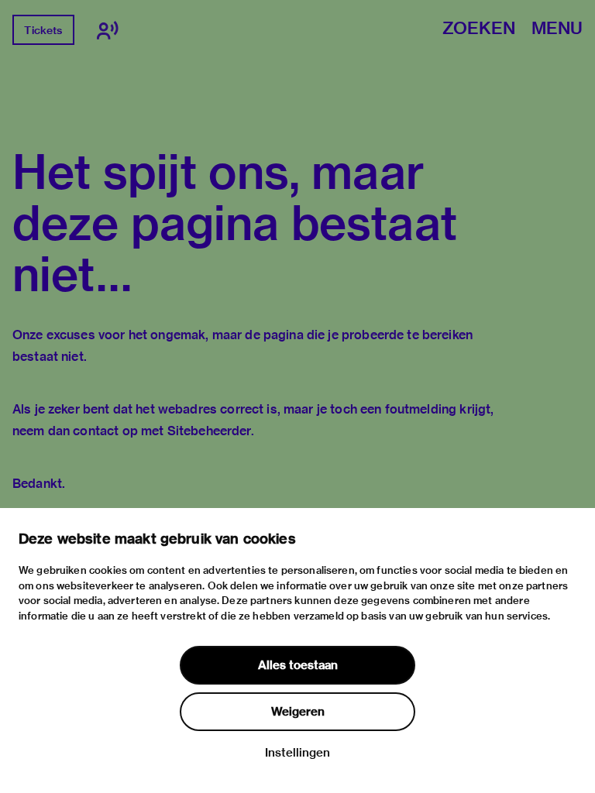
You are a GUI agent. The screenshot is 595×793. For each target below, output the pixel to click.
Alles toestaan (298, 665)
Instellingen (297, 752)
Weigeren (298, 711)
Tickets (43, 30)
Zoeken (478, 29)
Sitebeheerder (209, 431)
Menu (557, 29)
